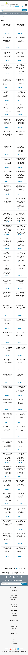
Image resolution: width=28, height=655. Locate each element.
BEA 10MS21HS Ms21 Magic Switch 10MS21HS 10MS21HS (20, 281)
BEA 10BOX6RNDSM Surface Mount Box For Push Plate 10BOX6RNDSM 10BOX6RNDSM (20, 108)
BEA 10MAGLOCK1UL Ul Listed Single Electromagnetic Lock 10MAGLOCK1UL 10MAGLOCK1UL (20, 229)
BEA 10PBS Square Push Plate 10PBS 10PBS (20, 321)
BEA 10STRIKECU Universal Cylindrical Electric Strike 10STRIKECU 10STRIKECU (7, 429)
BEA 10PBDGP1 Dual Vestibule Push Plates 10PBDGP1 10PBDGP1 (20, 294)
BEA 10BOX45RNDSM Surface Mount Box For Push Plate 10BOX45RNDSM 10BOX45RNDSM (7, 81)
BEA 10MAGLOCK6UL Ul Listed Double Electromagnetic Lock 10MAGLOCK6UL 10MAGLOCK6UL (7, 269)
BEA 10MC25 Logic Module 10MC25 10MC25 (20, 267)
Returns (14, 628)
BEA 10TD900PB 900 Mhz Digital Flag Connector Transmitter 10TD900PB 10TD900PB (20, 510)
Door (14, 639)
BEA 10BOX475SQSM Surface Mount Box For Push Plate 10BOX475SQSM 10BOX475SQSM (20, 94)
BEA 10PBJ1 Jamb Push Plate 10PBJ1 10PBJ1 (7, 307)
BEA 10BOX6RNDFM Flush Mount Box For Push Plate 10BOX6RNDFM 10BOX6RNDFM (7, 108)
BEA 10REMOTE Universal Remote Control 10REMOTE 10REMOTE (20, 415)
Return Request (14, 602)
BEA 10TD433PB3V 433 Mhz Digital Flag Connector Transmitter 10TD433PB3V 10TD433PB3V (20, 470)
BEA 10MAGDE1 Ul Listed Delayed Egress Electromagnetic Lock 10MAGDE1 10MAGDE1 (7, 229)
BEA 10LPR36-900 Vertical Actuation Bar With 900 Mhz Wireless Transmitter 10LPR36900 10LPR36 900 (20, 202)
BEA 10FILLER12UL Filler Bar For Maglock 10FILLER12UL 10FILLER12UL (7, 161)
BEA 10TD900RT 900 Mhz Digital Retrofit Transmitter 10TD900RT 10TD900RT (7, 523)
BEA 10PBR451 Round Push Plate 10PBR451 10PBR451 (7, 321)
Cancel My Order (14, 595)
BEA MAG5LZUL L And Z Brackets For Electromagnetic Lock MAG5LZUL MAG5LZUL (20, 550)
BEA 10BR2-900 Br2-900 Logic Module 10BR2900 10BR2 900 (7, 133)
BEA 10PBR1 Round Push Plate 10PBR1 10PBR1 (20, 307)
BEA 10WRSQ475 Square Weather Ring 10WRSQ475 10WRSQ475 (20, 536)
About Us (14, 613)
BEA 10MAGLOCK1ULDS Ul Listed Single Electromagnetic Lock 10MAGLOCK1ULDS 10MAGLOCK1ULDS (7, 243)
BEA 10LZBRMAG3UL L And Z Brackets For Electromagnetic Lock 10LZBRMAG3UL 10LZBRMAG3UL (20, 216)
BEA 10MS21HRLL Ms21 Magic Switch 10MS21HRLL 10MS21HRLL (7, 281)
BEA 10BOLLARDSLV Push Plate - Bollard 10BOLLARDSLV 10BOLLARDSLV (7, 67)
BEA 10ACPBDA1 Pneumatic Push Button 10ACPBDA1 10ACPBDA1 (7, 39)
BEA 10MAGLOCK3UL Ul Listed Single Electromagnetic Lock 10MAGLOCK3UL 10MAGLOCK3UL (20, 243)
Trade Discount (14, 604)
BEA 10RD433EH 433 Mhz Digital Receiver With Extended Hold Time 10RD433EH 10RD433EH (20, 390)
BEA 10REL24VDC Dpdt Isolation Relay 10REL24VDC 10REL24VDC (7, 415)
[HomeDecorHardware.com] (14, 4)
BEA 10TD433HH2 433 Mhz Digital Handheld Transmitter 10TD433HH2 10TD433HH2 (20, 457)
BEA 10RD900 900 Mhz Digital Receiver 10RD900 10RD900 (7, 401)
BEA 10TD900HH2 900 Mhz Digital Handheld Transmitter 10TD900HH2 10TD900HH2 (7, 497)
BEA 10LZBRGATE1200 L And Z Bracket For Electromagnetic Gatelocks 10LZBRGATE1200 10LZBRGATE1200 (7, 216)
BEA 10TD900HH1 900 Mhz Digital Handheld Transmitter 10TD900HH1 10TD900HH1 (20, 483)
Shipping (14, 624)
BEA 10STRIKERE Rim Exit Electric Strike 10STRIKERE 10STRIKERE (20, 428)
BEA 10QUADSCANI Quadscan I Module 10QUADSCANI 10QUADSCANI (7, 375)
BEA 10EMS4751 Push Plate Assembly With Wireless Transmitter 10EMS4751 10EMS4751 (21, 149)
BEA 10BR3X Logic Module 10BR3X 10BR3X (20, 133)
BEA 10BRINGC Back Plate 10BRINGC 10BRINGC (7, 146)
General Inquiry (14, 590)
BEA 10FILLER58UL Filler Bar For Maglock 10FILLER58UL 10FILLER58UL (20, 174)
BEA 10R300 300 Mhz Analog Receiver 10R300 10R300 (21, 375)
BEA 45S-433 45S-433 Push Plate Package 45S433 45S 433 (7, 549)
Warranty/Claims (14, 626)
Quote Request (14, 601)
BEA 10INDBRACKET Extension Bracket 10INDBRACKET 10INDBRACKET (7, 201)
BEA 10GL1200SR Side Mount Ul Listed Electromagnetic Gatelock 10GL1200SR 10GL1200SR (20, 188)
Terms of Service (14, 623)
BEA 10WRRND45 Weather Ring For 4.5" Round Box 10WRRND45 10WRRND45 (7, 536)
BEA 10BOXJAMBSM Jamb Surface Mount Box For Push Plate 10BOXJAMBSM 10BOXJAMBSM (20, 120)
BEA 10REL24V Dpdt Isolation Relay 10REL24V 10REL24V (20, 401)
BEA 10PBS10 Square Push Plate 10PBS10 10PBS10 (20, 334)
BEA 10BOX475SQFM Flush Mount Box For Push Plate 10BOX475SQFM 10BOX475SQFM (7, 94)
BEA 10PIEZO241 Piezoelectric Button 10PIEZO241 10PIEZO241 (20, 361)
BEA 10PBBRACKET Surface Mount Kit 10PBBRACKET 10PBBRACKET (7, 294)
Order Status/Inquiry (14, 593)
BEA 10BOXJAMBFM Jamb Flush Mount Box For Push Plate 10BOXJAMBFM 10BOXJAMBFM (7, 120)
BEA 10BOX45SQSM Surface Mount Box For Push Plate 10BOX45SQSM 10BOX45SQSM (20, 80)
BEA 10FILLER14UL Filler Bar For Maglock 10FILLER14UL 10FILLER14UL (20, 161)
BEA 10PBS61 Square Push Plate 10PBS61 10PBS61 (20, 347)
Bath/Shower (14, 636)
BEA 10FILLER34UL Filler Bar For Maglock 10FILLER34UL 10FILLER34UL (7, 174)
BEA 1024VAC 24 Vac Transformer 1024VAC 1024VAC (20, 25)
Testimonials (14, 615)
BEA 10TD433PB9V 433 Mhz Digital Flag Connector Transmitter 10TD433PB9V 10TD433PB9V (7, 483)
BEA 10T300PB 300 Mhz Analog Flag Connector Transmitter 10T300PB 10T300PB (20, 443)
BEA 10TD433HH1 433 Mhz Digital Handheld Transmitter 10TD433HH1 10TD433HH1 (7, 457)
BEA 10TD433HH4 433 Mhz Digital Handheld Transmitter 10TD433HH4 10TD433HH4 (7, 470)
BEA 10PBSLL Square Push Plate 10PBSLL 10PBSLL (7, 361)
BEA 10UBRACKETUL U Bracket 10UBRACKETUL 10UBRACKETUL (20, 523)
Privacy (14, 630)
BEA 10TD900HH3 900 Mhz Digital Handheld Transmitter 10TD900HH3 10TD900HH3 (20, 497)
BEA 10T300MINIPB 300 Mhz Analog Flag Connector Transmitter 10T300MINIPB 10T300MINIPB (7, 443)
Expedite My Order (14, 597)
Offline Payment (14, 599)
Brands (14, 641)
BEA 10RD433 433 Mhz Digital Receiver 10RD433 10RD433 (7, 388)
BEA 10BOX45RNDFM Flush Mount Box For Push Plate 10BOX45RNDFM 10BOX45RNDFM (20, 68)
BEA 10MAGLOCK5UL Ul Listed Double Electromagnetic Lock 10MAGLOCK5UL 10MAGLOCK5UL (20, 256)
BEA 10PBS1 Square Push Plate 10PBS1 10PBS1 (7, 334)
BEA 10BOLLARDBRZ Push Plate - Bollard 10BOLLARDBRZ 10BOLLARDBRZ (20, 53)
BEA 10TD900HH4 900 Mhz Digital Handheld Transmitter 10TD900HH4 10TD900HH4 (7, 510)
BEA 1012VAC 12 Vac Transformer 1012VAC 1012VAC (7, 25)
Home (2, 16)
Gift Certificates (14, 643)
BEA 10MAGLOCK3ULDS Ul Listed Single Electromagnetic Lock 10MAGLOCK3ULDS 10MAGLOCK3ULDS (7, 256)
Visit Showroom (14, 617)
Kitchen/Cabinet (14, 638)
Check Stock (14, 592)
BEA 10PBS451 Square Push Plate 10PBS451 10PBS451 (7, 348)
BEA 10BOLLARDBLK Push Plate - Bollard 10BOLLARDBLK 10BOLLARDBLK (7, 53)
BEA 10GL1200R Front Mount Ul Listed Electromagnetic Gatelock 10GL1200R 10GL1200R (7, 189)
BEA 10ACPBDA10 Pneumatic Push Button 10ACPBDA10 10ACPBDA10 (20, 40)
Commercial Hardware (8, 16)
